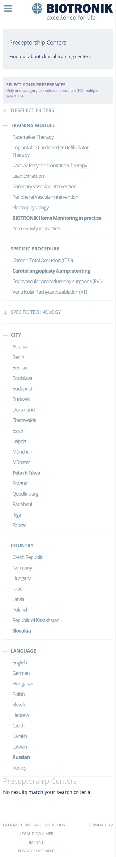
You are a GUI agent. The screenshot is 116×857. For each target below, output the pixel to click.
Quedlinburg (25, 493)
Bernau (20, 367)
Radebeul (22, 504)
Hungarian (23, 683)
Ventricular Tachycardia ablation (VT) (49, 291)
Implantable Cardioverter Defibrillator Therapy (50, 151)
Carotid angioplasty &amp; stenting (51, 270)
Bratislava (22, 378)
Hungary (21, 578)
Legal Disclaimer (36, 833)
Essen (18, 430)
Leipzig (19, 441)
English (19, 662)
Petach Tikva (26, 472)
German (21, 673)
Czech (18, 725)
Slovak (18, 704)
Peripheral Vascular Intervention (45, 197)
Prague (19, 483)
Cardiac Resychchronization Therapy (49, 165)
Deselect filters (32, 110)
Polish (18, 694)
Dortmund (23, 409)
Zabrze (19, 525)
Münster (21, 462)
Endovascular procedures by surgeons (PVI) (56, 281)
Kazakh (19, 736)
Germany (22, 567)
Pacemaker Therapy (33, 137)
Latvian (19, 746)
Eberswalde (24, 420)
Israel (17, 588)
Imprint (36, 842)
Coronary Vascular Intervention (44, 186)
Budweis (21, 399)
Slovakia (21, 630)
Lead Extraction (28, 176)
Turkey (19, 767)
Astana (19, 346)
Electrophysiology (30, 207)
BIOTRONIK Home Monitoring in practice (56, 218)
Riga (16, 514)
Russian (21, 757)
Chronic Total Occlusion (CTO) (42, 260)
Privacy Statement (36, 851)
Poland (19, 609)
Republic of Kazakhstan (35, 620)
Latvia (18, 599)
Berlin (18, 357)
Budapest (22, 388)
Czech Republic (27, 557)
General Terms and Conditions (34, 825)
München (22, 451)
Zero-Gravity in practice (36, 228)
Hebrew (20, 715)
